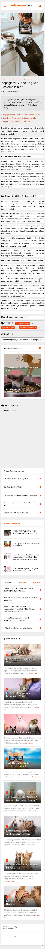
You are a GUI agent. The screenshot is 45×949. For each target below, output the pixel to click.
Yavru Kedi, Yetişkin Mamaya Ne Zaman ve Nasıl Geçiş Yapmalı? (22, 798)
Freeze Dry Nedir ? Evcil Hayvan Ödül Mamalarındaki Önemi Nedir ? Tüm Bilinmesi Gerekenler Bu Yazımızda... (26, 557)
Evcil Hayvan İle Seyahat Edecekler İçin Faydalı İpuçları (26, 544)
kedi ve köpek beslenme (14, 79)
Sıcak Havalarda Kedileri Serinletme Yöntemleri (18, 764)
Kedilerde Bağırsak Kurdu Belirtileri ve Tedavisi (19, 694)
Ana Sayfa (13, 937)
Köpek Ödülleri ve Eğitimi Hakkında (16, 121)
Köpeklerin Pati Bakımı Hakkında (17, 902)
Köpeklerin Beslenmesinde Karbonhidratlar (19, 118)
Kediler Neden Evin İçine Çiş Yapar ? (20, 661)
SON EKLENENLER (12, 523)
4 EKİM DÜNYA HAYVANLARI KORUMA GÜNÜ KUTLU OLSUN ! (26, 532)
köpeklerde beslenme (28, 79)
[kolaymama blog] (21, 6)
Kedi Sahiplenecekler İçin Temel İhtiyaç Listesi (22, 866)
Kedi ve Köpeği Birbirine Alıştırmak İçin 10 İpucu (18, 832)
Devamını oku (33, 673)
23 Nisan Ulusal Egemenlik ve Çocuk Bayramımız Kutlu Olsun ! (25, 569)
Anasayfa (3, 79)
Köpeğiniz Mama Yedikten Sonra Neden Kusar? (21, 115)
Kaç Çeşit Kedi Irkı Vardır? (19, 732)
